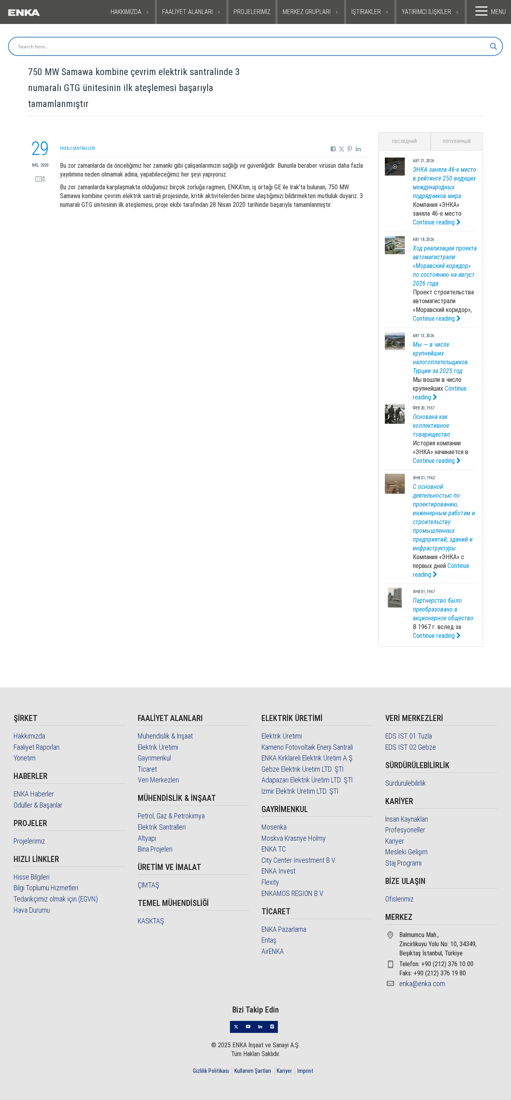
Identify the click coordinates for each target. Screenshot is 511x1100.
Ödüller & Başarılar (38, 805)
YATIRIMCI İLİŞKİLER (426, 12)
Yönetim (25, 758)
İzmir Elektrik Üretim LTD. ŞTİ (299, 791)
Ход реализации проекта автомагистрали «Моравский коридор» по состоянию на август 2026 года (445, 265)
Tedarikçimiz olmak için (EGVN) (56, 899)
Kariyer (394, 841)
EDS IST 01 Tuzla (408, 736)
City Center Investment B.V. (298, 860)
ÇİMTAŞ (148, 885)
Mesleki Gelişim (406, 852)
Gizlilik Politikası (211, 1071)
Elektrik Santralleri (162, 827)
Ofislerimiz (399, 899)
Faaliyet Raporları (36, 747)
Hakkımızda (29, 736)
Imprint (305, 1071)
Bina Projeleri (155, 849)
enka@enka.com (422, 983)
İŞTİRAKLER (366, 12)
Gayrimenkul (154, 758)
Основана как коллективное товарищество (431, 425)
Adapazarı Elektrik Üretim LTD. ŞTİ (307, 780)
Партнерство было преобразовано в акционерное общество (443, 609)
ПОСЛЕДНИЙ (404, 141)
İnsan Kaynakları (406, 819)
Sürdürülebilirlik (405, 783)
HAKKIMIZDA (126, 12)
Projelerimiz (29, 841)
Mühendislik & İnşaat (165, 736)
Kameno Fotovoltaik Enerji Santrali (307, 747)
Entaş (268, 940)
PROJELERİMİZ (252, 12)
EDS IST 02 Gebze (410, 747)
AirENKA (272, 951)
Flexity (270, 882)
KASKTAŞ (151, 921)
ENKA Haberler (34, 794)
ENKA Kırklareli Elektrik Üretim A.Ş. (307, 758)
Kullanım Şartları (252, 1071)
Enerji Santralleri (77, 148)
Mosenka (274, 827)
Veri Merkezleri (158, 780)
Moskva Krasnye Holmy (293, 838)
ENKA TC (273, 849)
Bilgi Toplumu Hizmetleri (46, 888)
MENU (498, 12)
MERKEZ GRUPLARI (307, 12)
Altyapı (147, 838)
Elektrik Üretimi (158, 747)
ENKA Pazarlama (283, 929)
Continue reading (434, 222)
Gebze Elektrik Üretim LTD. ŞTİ (302, 769)
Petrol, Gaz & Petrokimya (171, 816)
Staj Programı (403, 863)
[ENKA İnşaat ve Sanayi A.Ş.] (40, 12)
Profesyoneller (405, 830)
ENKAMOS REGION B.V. (292, 893)
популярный (457, 141)
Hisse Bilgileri (32, 877)
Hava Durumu (32, 910)
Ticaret (147, 769)
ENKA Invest (278, 871)
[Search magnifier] (493, 46)
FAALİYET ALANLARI (187, 12)
